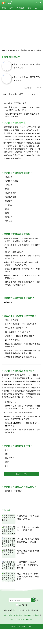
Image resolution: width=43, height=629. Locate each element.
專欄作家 (29, 619)
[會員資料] (36, 3)
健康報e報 (22, 605)
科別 (27, 94)
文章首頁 (21, 619)
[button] (40, 8)
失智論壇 (20, 7)
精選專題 (27, 615)
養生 (11, 7)
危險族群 (13, 94)
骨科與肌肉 (25, 50)
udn (3, 50)
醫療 (30, 7)
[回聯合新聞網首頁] (3, 3)
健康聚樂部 (18, 615)
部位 (34, 94)
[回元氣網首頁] (8, 3)
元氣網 (8, 50)
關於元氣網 (8, 615)
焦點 (4, 7)
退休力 (12, 619)
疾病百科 (15, 50)
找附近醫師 (21, 473)
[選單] (40, 3)
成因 (21, 94)
